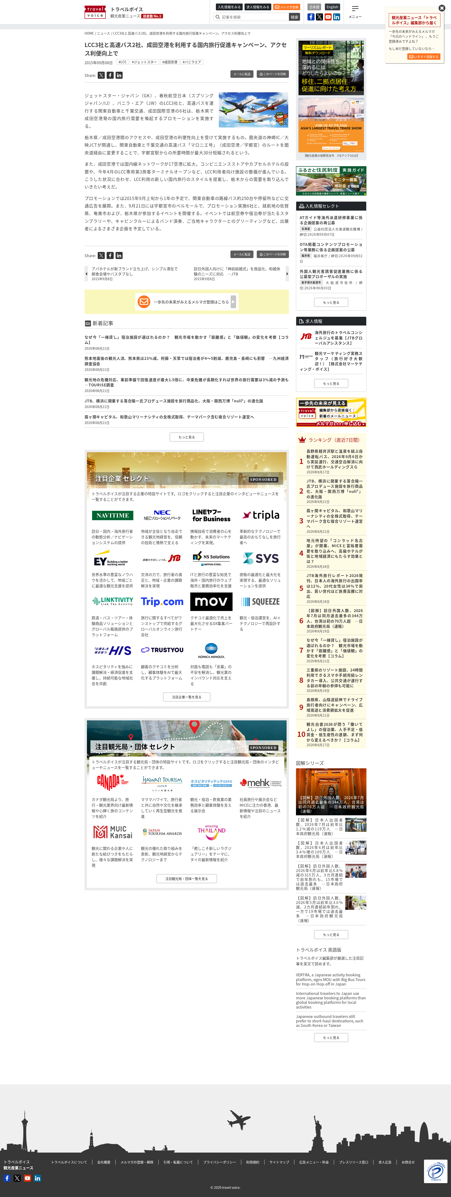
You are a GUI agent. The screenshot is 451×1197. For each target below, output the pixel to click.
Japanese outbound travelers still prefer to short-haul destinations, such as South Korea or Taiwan (329, 1020)
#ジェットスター (144, 61)
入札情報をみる (229, 6)
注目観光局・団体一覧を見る (186, 878)
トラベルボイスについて (69, 1162)
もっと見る (187, 437)
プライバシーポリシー (219, 1162)
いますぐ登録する (426, 56)
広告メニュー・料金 (314, 1162)
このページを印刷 (274, 74)
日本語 (314, 6)
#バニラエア (192, 61)
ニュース (103, 33)
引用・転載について (178, 1162)
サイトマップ (279, 1162)
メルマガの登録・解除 (137, 1162)
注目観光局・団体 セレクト (135, 746)
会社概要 (103, 1162)
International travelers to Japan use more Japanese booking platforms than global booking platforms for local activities (331, 1000)
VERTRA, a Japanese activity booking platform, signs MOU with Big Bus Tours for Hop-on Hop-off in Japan (330, 979)
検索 (294, 17)
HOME (89, 33)
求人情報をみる (257, 6)
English (332, 6)
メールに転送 (241, 74)
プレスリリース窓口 (353, 1162)
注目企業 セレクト (122, 478)
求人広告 (385, 1162)
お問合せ (408, 1162)
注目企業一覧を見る (187, 697)
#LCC (123, 61)
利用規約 (252, 1162)
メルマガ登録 (288, 7)
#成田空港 (169, 61)
